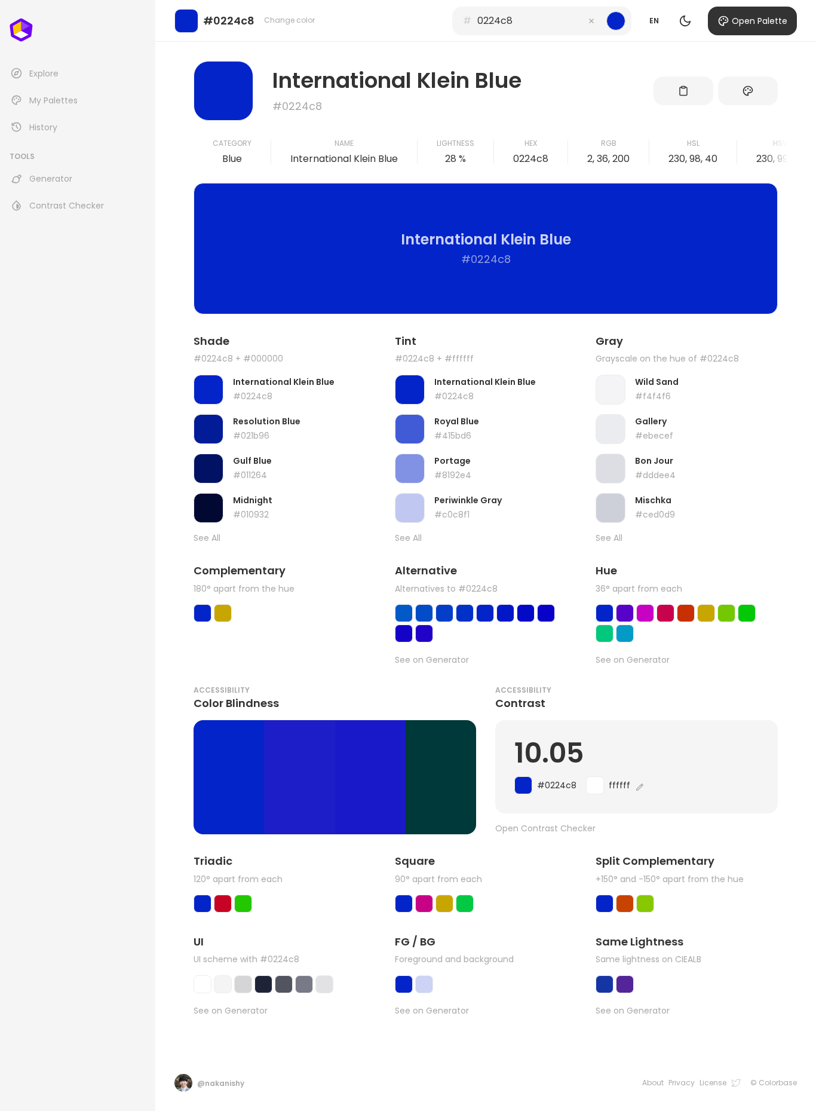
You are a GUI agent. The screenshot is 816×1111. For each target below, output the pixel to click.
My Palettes (53, 100)
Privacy (681, 1082)
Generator (50, 179)
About (653, 1082)
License (713, 1082)
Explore (44, 73)
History (43, 127)
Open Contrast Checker (545, 828)
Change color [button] (289, 20)
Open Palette (759, 21)
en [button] (654, 21)
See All (207, 538)
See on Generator (432, 660)
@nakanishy (220, 1083)
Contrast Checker (66, 206)
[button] (591, 21)
